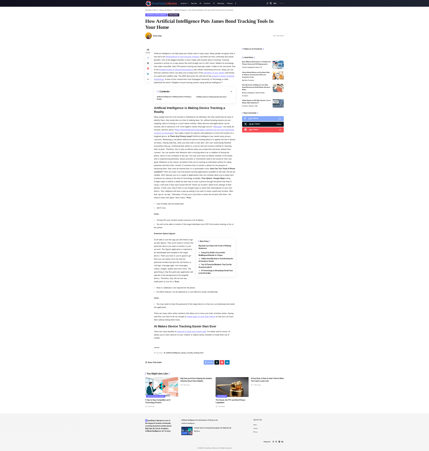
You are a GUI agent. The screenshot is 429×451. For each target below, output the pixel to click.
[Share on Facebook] (148, 57)
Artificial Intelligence (156, 15)
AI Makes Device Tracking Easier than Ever (211, 97)
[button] (235, 3)
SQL (256, 106)
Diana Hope (157, 36)
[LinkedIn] (282, 441)
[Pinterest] (263, 129)
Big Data (245, 80)
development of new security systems (182, 57)
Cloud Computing (247, 67)
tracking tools (198, 353)
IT (261, 67)
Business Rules (260, 93)
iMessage (217, 127)
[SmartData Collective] (161, 3)
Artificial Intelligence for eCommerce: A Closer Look (199, 420)
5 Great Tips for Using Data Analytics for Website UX (212, 428)
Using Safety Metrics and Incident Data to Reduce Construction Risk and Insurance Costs (256, 74)
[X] (263, 124)
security (190, 353)
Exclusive (173, 15)
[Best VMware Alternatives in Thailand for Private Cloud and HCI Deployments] (278, 65)
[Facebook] (263, 118)
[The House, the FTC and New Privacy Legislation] (232, 387)
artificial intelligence (173, 353)
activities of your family (213, 73)
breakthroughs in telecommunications (176, 70)
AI (164, 353)
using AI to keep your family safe (191, 332)
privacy (183, 353)
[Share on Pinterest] (148, 68)
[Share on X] (148, 63)
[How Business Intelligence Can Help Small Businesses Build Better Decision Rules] (278, 88)
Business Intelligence (248, 93)
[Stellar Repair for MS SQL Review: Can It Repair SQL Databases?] (278, 103)
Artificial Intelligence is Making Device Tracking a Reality (174, 98)
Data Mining (222, 396)
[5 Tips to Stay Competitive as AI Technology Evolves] (161, 387)
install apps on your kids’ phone (201, 317)
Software (251, 106)
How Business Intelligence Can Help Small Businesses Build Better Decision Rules (256, 87)
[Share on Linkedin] (148, 74)
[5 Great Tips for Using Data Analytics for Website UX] (186, 431)
